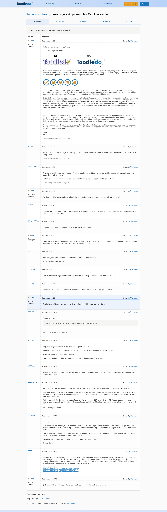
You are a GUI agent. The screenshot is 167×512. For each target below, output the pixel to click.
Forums (31, 14)
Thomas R (32, 451)
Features (79, 4)
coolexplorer (32, 382)
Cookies (78, 511)
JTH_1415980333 (34, 167)
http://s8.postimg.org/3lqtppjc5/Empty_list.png (61, 469)
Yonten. (31, 340)
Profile (107, 22)
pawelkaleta (32, 269)
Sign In (144, 4)
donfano (31, 283)
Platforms (108, 4)
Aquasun (31, 415)
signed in (71, 503)
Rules (130, 22)
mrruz (30, 251)
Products (50, 4)
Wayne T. (31, 146)
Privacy (64, 511)
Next (48, 498)
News (44, 14)
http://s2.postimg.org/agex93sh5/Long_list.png (61, 471)
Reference (134, 41)
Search (85, 22)
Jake (32, 40)
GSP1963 (31, 366)
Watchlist (62, 22)
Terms (71, 511)
